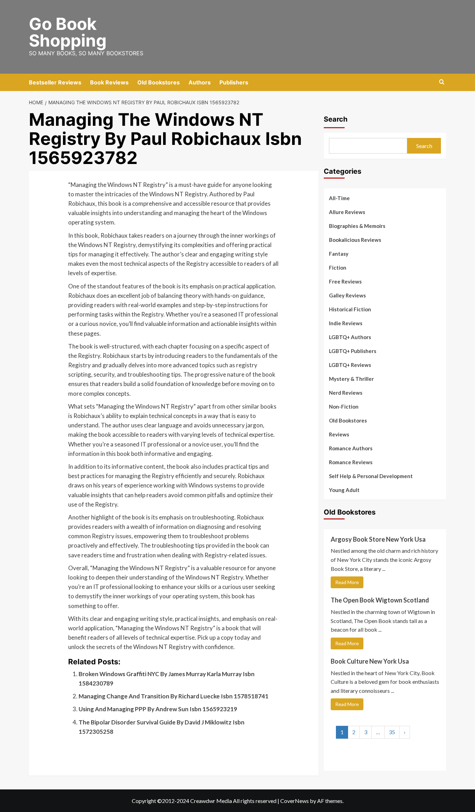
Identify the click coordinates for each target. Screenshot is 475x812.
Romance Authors (350, 448)
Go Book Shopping (67, 32)
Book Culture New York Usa (370, 661)
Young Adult (344, 490)
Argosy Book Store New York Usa (378, 539)
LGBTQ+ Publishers (352, 351)
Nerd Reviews (345, 392)
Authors (199, 82)
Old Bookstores (158, 82)
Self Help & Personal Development (371, 476)
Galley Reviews (347, 295)
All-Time (339, 198)
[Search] (441, 82)
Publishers (233, 82)
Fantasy (338, 254)
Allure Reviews (347, 212)
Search (335, 119)
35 (392, 732)
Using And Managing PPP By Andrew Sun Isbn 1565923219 (158, 709)
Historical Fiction (350, 309)
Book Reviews (109, 82)
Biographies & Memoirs (357, 226)
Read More (347, 582)
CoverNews (294, 800)
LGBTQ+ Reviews (350, 365)
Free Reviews (345, 281)
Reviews (339, 434)
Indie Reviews (345, 323)
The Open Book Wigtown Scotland (380, 600)
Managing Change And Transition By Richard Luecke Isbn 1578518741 (173, 696)
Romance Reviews (350, 462)
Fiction (337, 267)
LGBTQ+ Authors (350, 337)
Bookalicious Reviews (355, 240)
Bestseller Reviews (55, 82)
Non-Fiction (344, 406)
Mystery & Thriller (351, 379)
